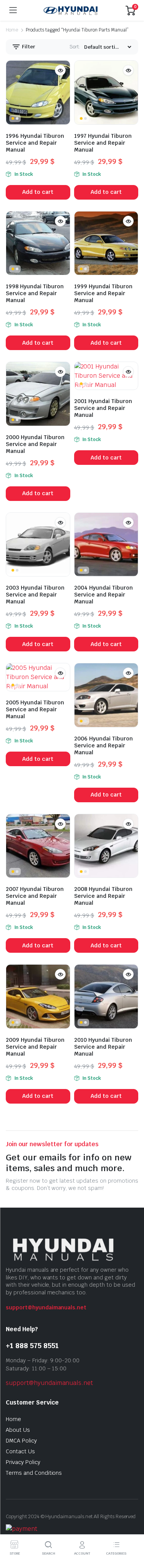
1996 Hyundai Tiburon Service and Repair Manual (35, 142)
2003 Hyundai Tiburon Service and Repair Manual (35, 594)
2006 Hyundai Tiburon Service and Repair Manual (103, 745)
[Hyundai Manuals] (71, 10)
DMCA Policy (21, 1440)
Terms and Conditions (34, 1472)
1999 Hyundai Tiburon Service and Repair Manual (103, 293)
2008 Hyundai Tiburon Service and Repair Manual (103, 896)
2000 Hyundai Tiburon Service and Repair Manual (35, 444)
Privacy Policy (23, 1462)
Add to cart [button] (37, 191)
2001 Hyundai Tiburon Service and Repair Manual (103, 408)
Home (12, 30)
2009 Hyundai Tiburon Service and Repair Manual (35, 1046)
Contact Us (20, 1451)
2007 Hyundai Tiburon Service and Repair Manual (35, 896)
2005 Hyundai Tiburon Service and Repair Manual (35, 709)
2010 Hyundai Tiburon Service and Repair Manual (103, 1046)
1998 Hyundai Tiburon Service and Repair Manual (35, 293)
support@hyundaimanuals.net (46, 1307)
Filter (28, 46)
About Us (18, 1429)
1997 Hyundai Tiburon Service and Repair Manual (103, 142)
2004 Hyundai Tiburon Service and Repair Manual (103, 594)
